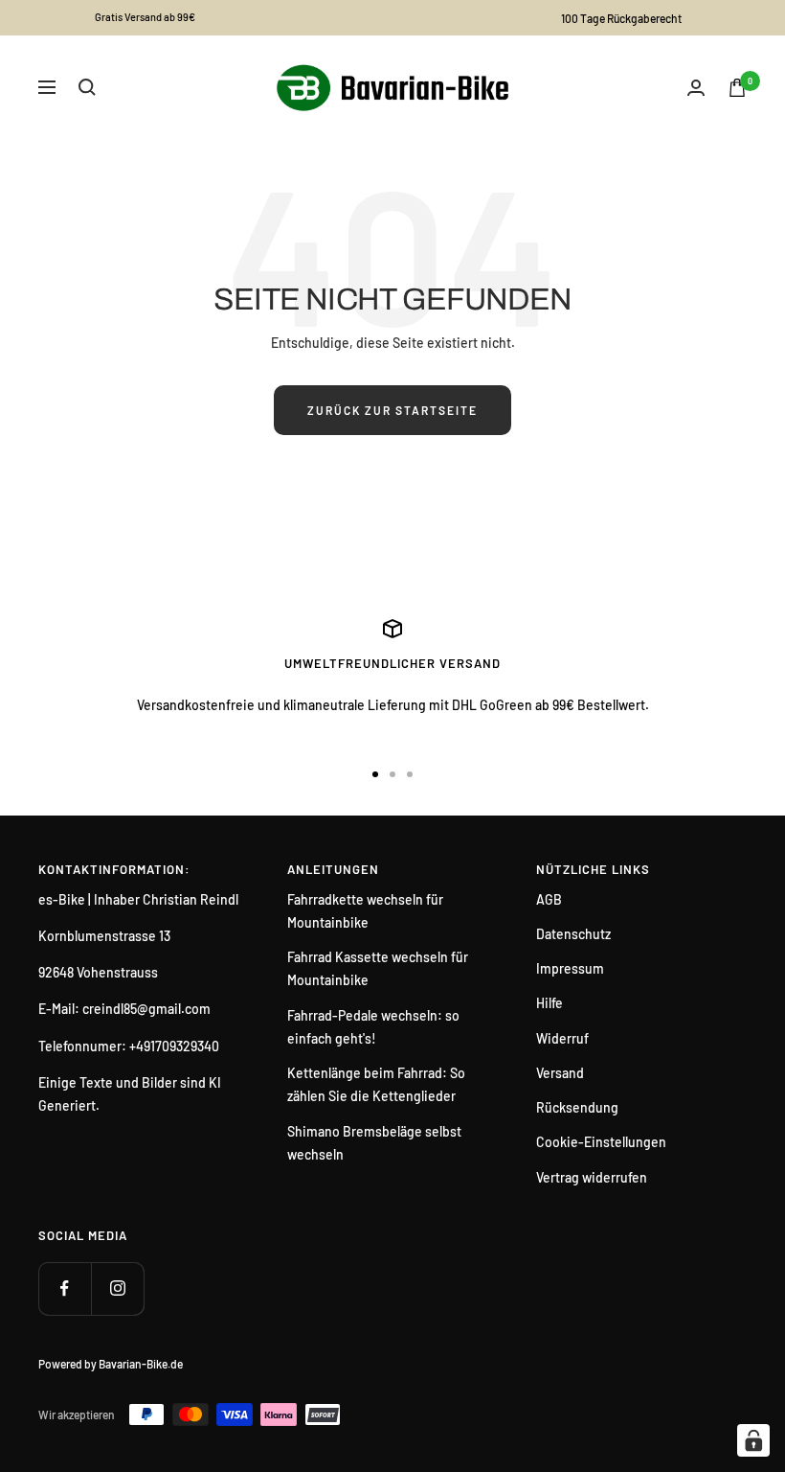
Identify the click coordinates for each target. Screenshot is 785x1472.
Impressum (570, 968)
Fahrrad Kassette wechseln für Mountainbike (377, 968)
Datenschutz (573, 934)
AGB (549, 899)
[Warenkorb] (737, 88)
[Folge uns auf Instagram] (117, 1288)
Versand (560, 1073)
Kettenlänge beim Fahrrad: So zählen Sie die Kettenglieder (376, 1084)
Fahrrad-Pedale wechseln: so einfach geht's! (373, 1026)
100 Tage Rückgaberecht (621, 18)
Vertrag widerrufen (591, 1177)
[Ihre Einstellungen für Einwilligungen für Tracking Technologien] (753, 1440)
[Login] (696, 88)
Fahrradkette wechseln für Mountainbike (365, 911)
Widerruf (562, 1038)
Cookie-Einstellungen (601, 1142)
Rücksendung (577, 1107)
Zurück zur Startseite (392, 410)
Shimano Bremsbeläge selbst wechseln (374, 1142)
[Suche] (87, 87)
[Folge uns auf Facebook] (64, 1288)
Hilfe (549, 1003)
